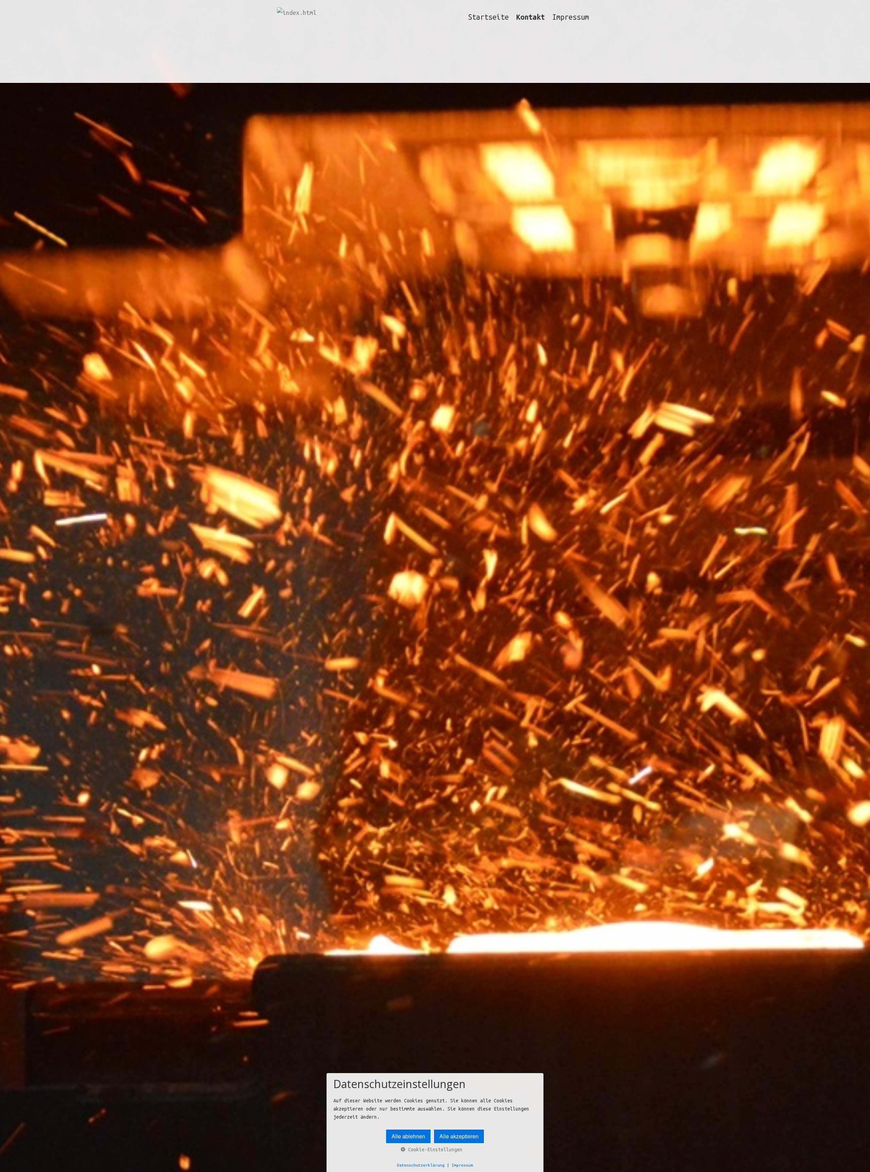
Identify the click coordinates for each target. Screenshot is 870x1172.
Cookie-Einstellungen (434, 1149)
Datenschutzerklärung (421, 1165)
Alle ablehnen (408, 1136)
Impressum (570, 17)
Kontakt (530, 17)
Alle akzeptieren (458, 1136)
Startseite (488, 17)
